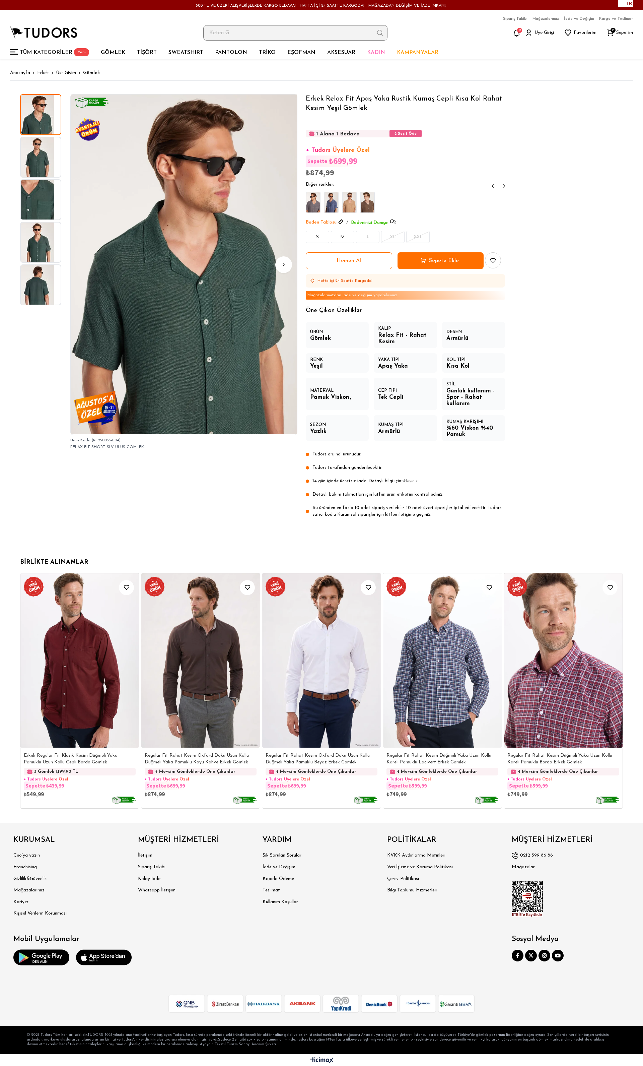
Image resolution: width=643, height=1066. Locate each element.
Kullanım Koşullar (280, 901)
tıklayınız (409, 481)
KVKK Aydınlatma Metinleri (416, 855)
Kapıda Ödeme (278, 878)
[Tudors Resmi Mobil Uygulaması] (41, 957)
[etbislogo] (527, 899)
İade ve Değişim (579, 19)
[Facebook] (517, 955)
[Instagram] (544, 955)
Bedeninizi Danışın (369, 222)
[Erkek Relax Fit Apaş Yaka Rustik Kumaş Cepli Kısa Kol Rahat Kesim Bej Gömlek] (349, 202)
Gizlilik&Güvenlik (30, 878)
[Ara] (380, 32)
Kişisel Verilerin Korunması (40, 913)
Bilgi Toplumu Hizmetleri (412, 890)
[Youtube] (558, 955)
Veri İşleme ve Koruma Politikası (420, 867)
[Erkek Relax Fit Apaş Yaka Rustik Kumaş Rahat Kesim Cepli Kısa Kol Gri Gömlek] (313, 202)
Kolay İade (149, 878)
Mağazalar (523, 867)
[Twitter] (531, 955)
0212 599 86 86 (536, 855)
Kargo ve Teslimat (616, 19)
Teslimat (271, 890)
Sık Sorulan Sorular (282, 855)
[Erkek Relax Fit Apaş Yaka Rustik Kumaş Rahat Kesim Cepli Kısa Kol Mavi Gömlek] (331, 202)
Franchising (25, 867)
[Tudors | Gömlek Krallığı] (43, 32)
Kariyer (20, 901)
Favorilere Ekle (126, 587)
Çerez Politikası (403, 878)
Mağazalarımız (545, 19)
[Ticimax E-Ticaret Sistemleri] (322, 1060)
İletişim (145, 855)
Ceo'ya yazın (26, 855)
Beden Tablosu (321, 222)
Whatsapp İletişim (156, 890)
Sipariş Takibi (515, 19)
